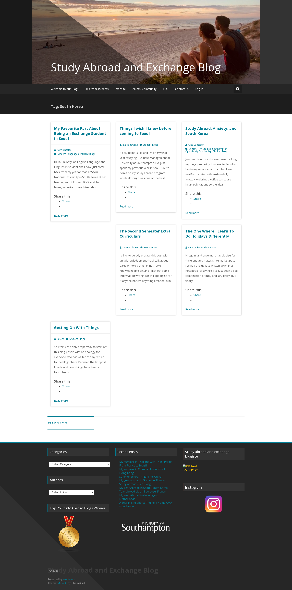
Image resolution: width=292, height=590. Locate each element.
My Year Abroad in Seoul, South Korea (143, 488)
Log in (199, 89)
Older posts (59, 423)
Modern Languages (68, 153)
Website (120, 89)
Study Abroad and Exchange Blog (136, 67)
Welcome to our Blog (64, 89)
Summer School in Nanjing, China (140, 476)
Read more (61, 215)
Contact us (182, 89)
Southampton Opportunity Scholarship (206, 150)
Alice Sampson (196, 144)
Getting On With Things (76, 327)
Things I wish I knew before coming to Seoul (145, 131)
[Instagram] (214, 504)
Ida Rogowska (130, 144)
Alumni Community (144, 89)
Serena (126, 247)
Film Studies (204, 148)
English (192, 148)
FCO (165, 89)
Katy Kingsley (64, 149)
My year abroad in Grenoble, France (142, 480)
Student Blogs (87, 153)
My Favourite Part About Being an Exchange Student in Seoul (80, 133)
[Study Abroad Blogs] (78, 534)
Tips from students (96, 89)
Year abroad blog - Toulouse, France (142, 491)
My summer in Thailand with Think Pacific (145, 462)
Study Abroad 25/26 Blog (135, 484)
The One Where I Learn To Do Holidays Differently (209, 233)
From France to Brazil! (133, 465)
